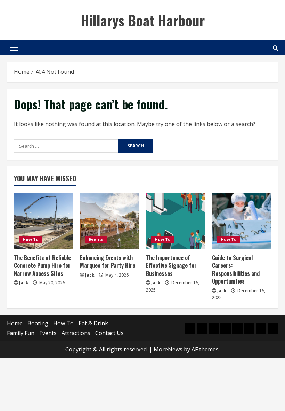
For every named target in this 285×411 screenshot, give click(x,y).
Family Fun (20, 333)
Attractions (76, 333)
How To (31, 239)
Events (96, 239)
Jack (23, 283)
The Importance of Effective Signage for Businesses (171, 266)
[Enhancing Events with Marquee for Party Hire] (109, 221)
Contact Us (109, 333)
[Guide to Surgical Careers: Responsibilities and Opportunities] (241, 221)
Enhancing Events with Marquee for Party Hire (107, 262)
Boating (37, 323)
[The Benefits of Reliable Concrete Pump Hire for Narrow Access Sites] (43, 221)
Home (15, 323)
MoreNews (168, 349)
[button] (14, 47)
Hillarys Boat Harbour (143, 20)
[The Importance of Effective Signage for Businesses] (175, 221)
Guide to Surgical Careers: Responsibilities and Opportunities (236, 269)
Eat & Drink (93, 323)
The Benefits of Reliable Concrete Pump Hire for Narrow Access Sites (42, 266)
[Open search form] (275, 48)
